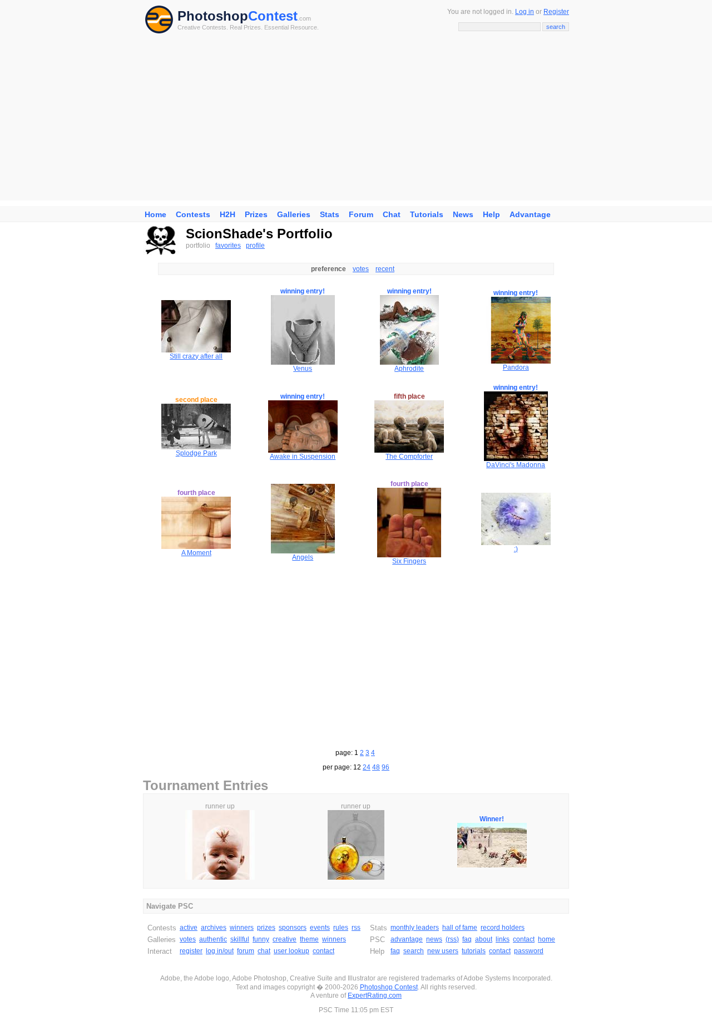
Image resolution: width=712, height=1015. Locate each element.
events (320, 927)
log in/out (220, 951)
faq (467, 939)
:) (516, 549)
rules (340, 927)
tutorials (474, 951)
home (546, 939)
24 (366, 767)
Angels (302, 557)
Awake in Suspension (302, 456)
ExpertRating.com (375, 995)
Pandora (516, 367)
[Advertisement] (356, 122)
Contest (273, 15)
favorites (228, 245)
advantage (406, 939)
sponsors (292, 927)
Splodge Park (196, 453)
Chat (391, 214)
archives (213, 927)
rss (356, 927)
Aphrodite (409, 368)
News (463, 214)
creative (284, 939)
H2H (227, 214)
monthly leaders (414, 927)
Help (491, 214)
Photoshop (212, 15)
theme (309, 939)
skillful (239, 939)
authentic (213, 939)
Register (556, 12)
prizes (266, 927)
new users (442, 951)
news (434, 939)
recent (384, 269)
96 (385, 767)
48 (376, 767)
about (483, 939)
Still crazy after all (196, 356)
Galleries (293, 214)
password (528, 951)
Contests (193, 214)
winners (242, 927)
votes (361, 269)
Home (155, 214)
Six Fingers (409, 561)
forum (245, 951)
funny (261, 939)
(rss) (452, 939)
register (191, 951)
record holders (503, 927)
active (188, 927)
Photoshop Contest (389, 987)
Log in (524, 12)
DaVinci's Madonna (515, 465)
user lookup (291, 951)
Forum (361, 214)
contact (323, 951)
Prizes (256, 214)
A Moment (196, 553)
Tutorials (426, 214)
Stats (329, 214)
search (413, 951)
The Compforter (409, 456)
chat (264, 951)
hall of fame (459, 927)
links (503, 939)
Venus (302, 368)
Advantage (530, 214)
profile (255, 245)
